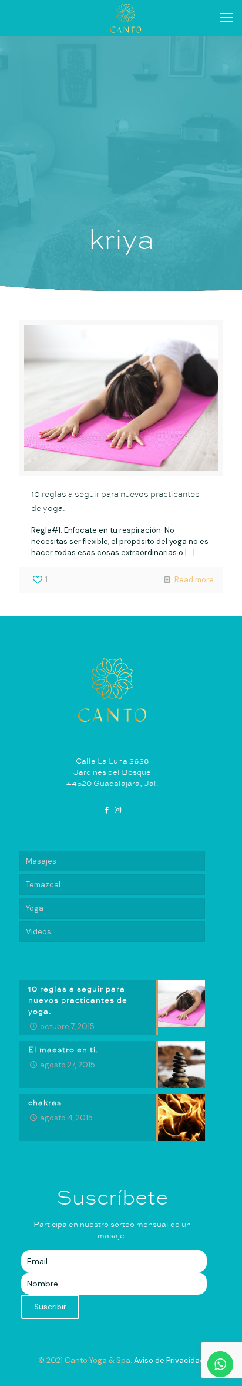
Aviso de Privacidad (169, 1360)
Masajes (41, 861)
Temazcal (43, 885)
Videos (38, 932)
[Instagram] (117, 810)
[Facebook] (107, 810)
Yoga (34, 908)
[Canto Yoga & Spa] (125, 17)
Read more (194, 580)
